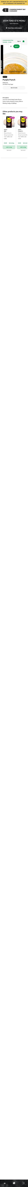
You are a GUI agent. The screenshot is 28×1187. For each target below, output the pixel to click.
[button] (4, 1183)
